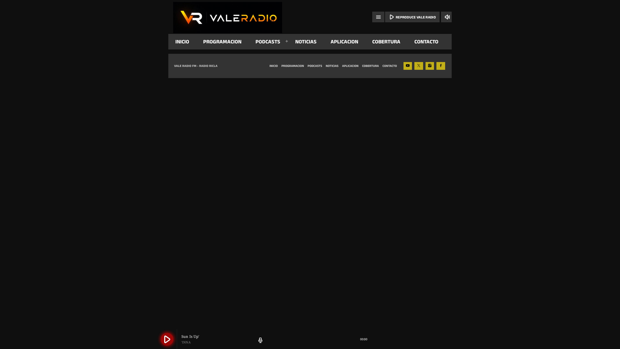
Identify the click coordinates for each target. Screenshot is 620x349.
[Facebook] (440, 66)
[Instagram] (430, 66)
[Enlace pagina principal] (227, 17)
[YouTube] (407, 66)
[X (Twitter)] (418, 66)
